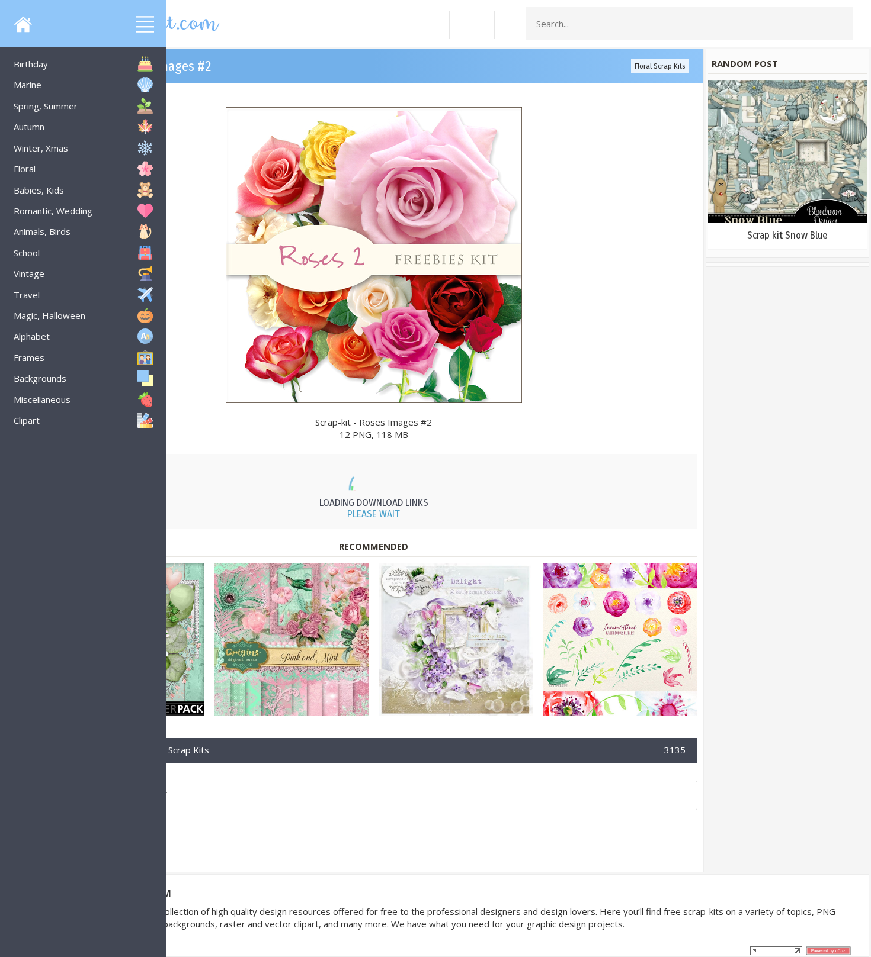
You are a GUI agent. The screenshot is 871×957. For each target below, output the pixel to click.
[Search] (840, 24)
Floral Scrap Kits (660, 66)
